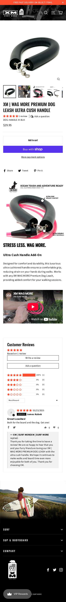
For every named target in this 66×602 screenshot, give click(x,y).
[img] (24, 410)
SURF (6, 529)
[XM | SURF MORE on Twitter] (54, 570)
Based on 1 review (16, 353)
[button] (11, 116)
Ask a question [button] (33, 366)
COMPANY (9, 551)
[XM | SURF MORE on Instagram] (61, 570)
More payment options (33, 157)
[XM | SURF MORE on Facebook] (48, 570)
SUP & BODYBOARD (15, 540)
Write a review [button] (32, 358)
